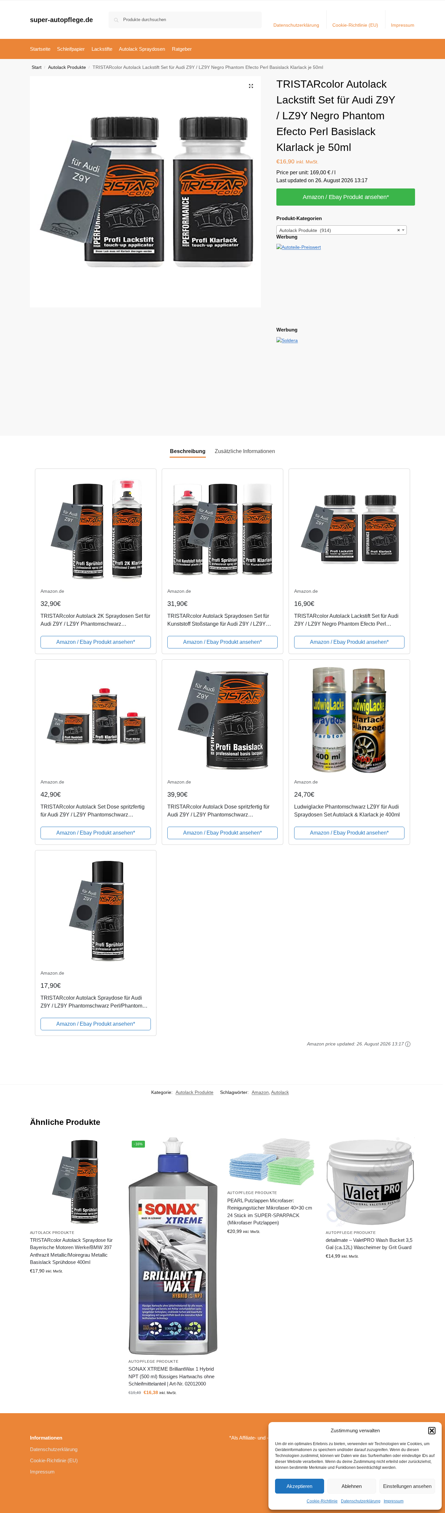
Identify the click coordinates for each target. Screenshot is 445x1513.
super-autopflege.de (61, 19)
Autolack (280, 1092)
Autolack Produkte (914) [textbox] (339, 230)
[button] (432, 1430)
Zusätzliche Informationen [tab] (245, 451)
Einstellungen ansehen (407, 1486)
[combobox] (341, 230)
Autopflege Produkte (153, 1361)
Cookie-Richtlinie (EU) (355, 25)
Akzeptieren (299, 1486)
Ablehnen (352, 1486)
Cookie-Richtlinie (322, 1501)
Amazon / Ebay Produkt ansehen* (346, 197)
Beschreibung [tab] (188, 451)
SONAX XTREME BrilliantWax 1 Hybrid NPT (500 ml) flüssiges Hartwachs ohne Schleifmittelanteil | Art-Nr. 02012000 (171, 1376)
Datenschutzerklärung (360, 1501)
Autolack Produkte (67, 67)
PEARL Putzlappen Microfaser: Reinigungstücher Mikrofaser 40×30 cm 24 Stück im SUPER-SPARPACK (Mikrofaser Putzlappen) (269, 1212)
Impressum (393, 1501)
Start (37, 67)
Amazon (260, 1092)
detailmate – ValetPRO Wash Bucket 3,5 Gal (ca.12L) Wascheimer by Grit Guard (369, 1243)
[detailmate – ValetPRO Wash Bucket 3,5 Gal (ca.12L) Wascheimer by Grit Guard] (370, 1181)
